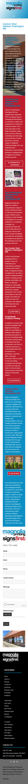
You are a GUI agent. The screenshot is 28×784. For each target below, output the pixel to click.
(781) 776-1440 (10, 545)
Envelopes (7, 692)
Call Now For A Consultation (15, 164)
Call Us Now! (15, 473)
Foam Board (7, 727)
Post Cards (7, 703)
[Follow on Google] (17, 762)
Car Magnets (8, 717)
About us (7, 679)
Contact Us (7, 684)
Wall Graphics (8, 735)
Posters (6, 706)
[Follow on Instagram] (14, 762)
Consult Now (15, 380)
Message (6, 587)
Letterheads (7, 700)
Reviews (6, 682)
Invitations (7, 695)
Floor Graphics (8, 724)
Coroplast (7, 722)
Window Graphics (9, 738)
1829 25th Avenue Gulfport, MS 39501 (14, 753)
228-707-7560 (7, 750)
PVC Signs (7, 733)
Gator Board (8, 730)
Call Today (15, 311)
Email (5, 560)
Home (6, 676)
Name (5, 551)
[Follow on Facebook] (11, 762)
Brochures (7, 687)
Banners (6, 714)
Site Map (6, 779)
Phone (5, 569)
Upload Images (8, 611)
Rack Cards (7, 708)
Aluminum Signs (9, 711)
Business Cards (8, 690)
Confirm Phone (8, 578)
